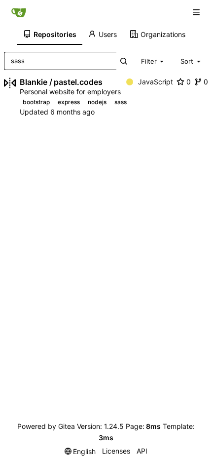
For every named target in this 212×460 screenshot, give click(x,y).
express (69, 102)
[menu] (80, 451)
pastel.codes (78, 82)
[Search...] (124, 61)
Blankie (33, 82)
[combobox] (153, 61)
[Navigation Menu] (197, 12)
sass (120, 102)
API (142, 451)
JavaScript (155, 81)
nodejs (97, 102)
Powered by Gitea (46, 426)
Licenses (116, 451)
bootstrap (36, 102)
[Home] (19, 12)
